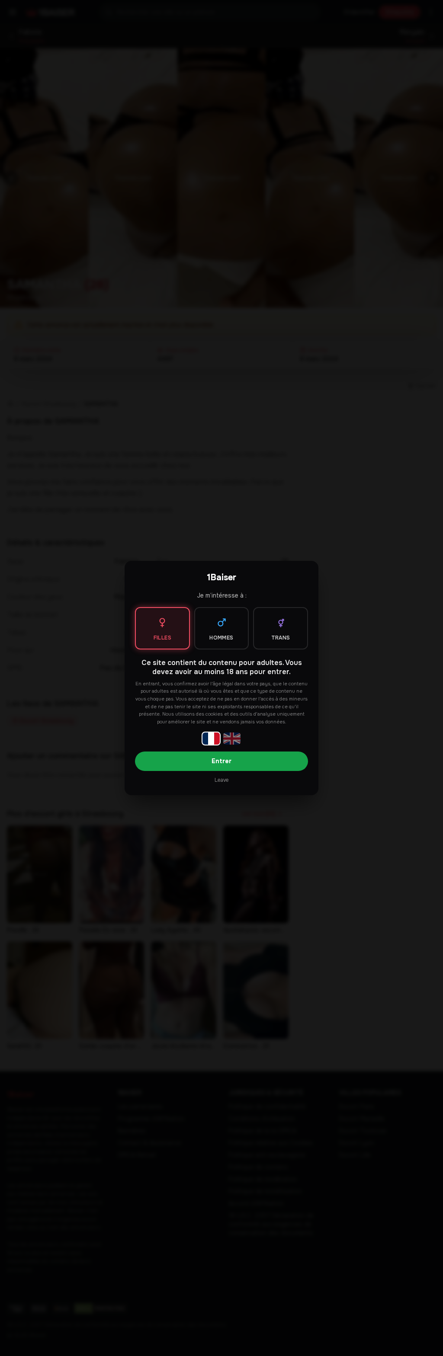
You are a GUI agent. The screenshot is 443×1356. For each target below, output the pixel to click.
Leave (221, 780)
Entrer (221, 761)
